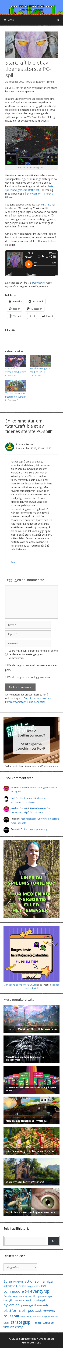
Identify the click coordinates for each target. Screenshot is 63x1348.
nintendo (27, 1300)
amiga (48, 1281)
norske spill (39, 1300)
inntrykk (8, 1300)
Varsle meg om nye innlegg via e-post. (29, 677)
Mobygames (38, 282)
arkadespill (11, 1286)
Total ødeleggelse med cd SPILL (40, 370)
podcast (35, 1310)
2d (6, 1281)
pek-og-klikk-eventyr (35, 1305)
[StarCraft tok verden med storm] (15, 361)
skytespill (53, 1316)
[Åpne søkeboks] (58, 20)
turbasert (48, 1322)
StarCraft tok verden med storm (15, 370)
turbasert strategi (13, 1327)
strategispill (22, 1322)
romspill (24, 1316)
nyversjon (12, 1304)
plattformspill (15, 1310)
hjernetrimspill (44, 1296)
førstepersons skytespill (19, 1296)
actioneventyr (16, 1281)
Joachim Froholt (45, 81)
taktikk (38, 1322)
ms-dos (18, 1300)
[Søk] (53, 1241)
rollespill (11, 1316)
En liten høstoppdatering (34, 829)
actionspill (32, 1281)
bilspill (22, 1286)
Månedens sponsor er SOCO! (19, 984)
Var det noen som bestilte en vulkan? (15, 395)
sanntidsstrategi (38, 1316)
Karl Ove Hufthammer (22, 798)
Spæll (6, 1322)
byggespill (32, 1286)
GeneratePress (31, 1342)
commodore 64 (16, 1291)
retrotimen (49, 1311)
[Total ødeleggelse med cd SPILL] (40, 361)
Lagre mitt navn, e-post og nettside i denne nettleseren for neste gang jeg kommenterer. (33, 654)
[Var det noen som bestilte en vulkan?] (15, 386)
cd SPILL (46, 204)
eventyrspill (41, 1291)
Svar (13, 562)
